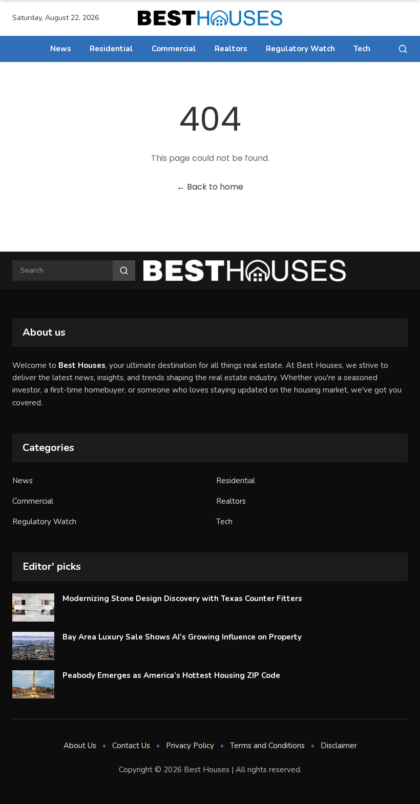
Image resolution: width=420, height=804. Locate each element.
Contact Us (131, 745)
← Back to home (210, 187)
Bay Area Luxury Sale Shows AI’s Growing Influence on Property (182, 637)
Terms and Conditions (267, 745)
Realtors (231, 49)
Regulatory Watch (300, 49)
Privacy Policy (190, 745)
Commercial (174, 49)
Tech (361, 49)
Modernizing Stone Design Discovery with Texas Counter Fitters (182, 598)
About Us (80, 745)
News (60, 49)
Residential (111, 49)
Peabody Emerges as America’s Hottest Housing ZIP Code (171, 675)
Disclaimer (339, 745)
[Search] (403, 49)
